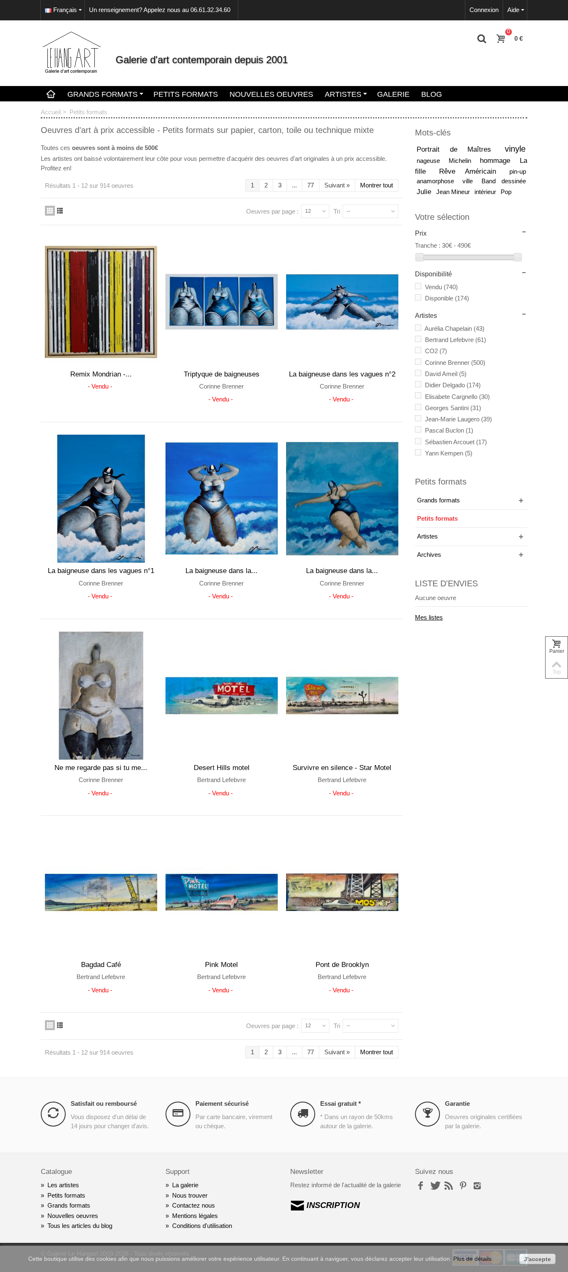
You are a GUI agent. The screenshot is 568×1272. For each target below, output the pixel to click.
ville (470, 181)
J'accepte (537, 1259)
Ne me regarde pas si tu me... (100, 767)
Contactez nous (190, 1205)
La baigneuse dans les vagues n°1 (101, 570)
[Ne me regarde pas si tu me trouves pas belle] (101, 696)
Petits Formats (185, 94)
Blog (431, 94)
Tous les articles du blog (76, 1225)
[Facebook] (420, 1186)
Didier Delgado (453, 385)
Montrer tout (376, 185)
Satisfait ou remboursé (104, 1103)
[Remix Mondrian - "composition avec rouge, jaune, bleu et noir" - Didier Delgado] (101, 302)
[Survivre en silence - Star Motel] (342, 696)
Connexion (484, 9)
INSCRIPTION (333, 1205)
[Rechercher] (482, 39)
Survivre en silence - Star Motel (342, 767)
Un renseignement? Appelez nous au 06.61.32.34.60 (159, 9)
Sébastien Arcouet (456, 441)
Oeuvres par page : (272, 211)
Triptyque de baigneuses (221, 374)
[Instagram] (477, 1186)
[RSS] (448, 1186)
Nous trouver (186, 1195)
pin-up (517, 171)
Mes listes (429, 617)
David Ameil (446, 373)
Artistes (343, 94)
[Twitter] (434, 1186)
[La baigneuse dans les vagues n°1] (101, 499)
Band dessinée (504, 181)
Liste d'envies (446, 583)
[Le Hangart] (72, 52)
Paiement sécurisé (222, 1103)
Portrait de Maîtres (459, 149)
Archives (429, 554)
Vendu (441, 286)
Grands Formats (102, 94)
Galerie (393, 94)
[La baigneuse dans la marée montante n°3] (221, 499)
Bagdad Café (101, 964)
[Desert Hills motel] (221, 696)
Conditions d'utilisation (198, 1225)
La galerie (181, 1184)
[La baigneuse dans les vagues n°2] (342, 302)
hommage (498, 160)
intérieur (486, 191)
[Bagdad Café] (101, 892)
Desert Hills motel (221, 767)
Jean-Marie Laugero (458, 419)
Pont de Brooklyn (342, 964)
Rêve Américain (472, 171)
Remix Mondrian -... (101, 374)
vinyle (515, 148)
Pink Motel (221, 964)
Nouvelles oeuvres (271, 94)
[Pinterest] (462, 1186)
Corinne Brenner (455, 362)
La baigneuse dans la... (221, 570)
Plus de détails (472, 1258)
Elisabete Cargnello (457, 396)
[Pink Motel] (221, 892)
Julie (425, 191)
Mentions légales (191, 1215)
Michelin (463, 160)
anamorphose (438, 181)
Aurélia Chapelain (454, 328)
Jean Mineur (454, 191)
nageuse (431, 160)
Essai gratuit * (340, 1103)
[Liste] (60, 211)
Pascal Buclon (449, 430)
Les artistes (60, 1184)
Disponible (447, 298)
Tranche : (427, 245)
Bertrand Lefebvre (455, 339)
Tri (336, 211)
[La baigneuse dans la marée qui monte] (342, 499)
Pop (506, 191)
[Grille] (50, 211)
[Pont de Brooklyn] (342, 892)
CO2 (436, 350)
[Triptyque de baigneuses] (221, 302)
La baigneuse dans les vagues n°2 (342, 374)
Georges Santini (453, 407)
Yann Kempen (448, 453)
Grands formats (438, 500)
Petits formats (437, 518)
